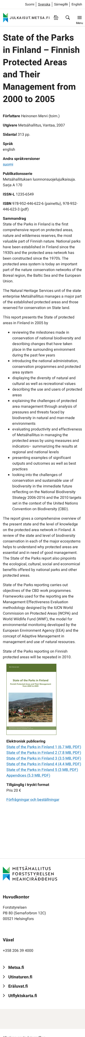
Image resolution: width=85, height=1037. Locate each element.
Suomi (29, 4)
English (77, 4)
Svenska (44, 4)
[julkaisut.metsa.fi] (30, 873)
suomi (8, 164)
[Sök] (68, 17)
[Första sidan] (56, 17)
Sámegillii (61, 4)
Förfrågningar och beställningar (32, 800)
